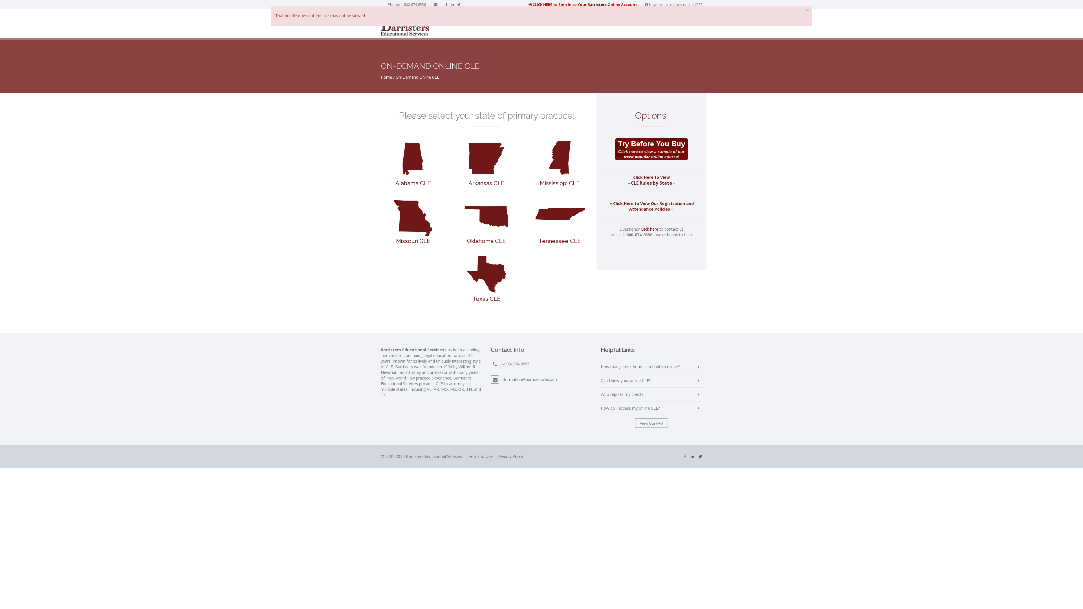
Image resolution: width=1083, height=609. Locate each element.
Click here (649, 229)
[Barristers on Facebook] (446, 4)
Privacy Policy (510, 456)
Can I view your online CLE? (626, 380)
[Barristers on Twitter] (459, 4)
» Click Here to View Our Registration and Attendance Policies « (651, 206)
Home (386, 77)
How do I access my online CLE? (675, 4)
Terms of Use (480, 456)
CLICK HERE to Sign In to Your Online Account (584, 4)
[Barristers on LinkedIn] (452, 4)
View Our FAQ (651, 423)
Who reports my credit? (622, 394)
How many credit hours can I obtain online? (640, 366)
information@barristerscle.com (529, 379)
